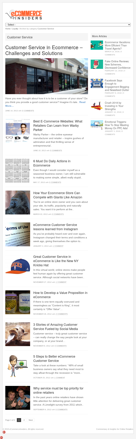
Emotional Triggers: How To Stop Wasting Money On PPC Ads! (117, 125)
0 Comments (28, 111)
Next (31, 420)
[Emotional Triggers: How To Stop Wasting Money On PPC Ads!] (97, 125)
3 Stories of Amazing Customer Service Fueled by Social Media (55, 326)
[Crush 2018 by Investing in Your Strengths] (97, 105)
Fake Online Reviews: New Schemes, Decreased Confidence (118, 64)
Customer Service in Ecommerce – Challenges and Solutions (44, 50)
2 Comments (62, 314)
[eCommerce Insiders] (68, 14)
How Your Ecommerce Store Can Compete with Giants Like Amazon (57, 194)
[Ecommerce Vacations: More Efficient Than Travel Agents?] (97, 45)
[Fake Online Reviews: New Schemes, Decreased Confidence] (97, 64)
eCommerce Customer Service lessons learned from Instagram (55, 226)
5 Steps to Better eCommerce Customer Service (54, 358)
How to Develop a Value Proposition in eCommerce (60, 294)
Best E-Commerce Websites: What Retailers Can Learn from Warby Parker (57, 125)
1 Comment (58, 246)
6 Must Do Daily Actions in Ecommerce (51, 163)
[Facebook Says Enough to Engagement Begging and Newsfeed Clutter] (97, 83)
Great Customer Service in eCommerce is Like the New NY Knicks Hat (55, 260)
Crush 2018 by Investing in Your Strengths (114, 106)
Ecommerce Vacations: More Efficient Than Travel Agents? (118, 45)
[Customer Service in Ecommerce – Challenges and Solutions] (46, 76)
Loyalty (15, 29)
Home (7, 29)
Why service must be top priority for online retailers (58, 390)
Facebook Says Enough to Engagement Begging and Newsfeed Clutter (117, 85)
